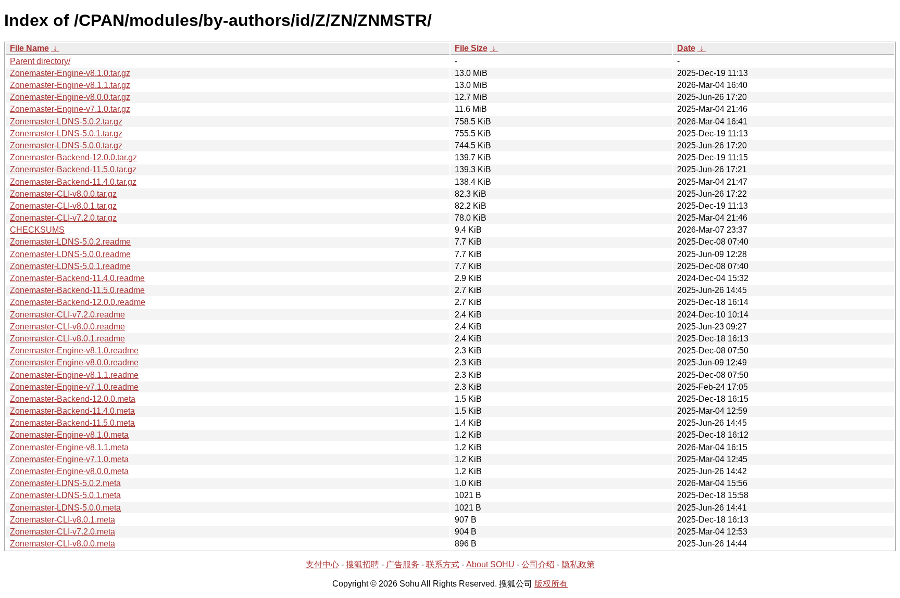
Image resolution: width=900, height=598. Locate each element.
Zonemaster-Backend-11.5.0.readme (77, 290)
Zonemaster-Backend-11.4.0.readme (77, 278)
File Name (29, 48)
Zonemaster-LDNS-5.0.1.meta (65, 495)
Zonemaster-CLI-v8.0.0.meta (62, 543)
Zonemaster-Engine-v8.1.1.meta (69, 447)
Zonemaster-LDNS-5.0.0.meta (65, 507)
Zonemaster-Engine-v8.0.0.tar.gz (70, 97)
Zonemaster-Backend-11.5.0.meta (72, 422)
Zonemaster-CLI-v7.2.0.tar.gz (63, 217)
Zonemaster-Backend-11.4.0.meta (72, 410)
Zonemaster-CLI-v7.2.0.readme (67, 314)
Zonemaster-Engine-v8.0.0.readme (74, 362)
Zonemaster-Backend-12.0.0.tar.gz (73, 157)
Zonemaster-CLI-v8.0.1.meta (62, 519)
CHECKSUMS (37, 229)
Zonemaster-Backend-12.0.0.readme (77, 302)
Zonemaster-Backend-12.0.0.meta (72, 399)
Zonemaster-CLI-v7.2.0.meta (62, 531)
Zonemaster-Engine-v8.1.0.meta (69, 434)
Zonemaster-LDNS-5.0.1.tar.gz (66, 133)
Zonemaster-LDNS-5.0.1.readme (70, 266)
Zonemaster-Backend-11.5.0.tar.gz (73, 169)
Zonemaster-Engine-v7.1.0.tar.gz (70, 109)
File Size (471, 48)
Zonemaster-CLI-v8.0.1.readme (67, 338)
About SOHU (490, 564)
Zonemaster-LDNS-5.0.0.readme (70, 254)
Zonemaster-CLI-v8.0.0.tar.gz (63, 193)
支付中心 (322, 564)
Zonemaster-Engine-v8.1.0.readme (74, 350)
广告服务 (402, 564)
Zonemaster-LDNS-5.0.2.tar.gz (66, 121)
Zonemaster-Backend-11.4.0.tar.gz (73, 181)
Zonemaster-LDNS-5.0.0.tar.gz (66, 145)
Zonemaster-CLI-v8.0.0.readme (67, 326)
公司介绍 (538, 564)
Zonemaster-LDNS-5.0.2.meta (65, 483)
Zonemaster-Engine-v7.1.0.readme (74, 387)
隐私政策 (578, 564)
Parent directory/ (40, 61)
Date (686, 48)
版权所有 (551, 583)
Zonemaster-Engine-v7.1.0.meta (69, 459)
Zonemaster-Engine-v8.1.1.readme (74, 375)
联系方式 (442, 564)
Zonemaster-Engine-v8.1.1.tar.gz (70, 85)
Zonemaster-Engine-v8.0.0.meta (69, 471)
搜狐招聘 (362, 564)
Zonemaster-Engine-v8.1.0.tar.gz (70, 73)
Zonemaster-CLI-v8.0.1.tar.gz (63, 205)
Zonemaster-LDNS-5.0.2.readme (70, 241)
